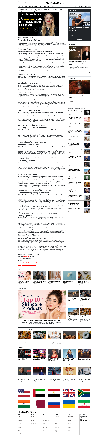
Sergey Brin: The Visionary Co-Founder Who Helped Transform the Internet (75, 177)
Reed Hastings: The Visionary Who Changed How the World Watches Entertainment (39, 377)
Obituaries (19, 430)
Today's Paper (20, 431)
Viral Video (32, 424)
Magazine (57, 426)
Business (19, 424)
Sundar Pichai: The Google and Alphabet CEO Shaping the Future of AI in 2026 (75, 131)
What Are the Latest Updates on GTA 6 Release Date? (39, 359)
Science (19, 427)
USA (50, 1)
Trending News (20, 420)
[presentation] (87, 73)
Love (56, 424)
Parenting (57, 427)
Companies (81, 6)
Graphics (69, 427)
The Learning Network (72, 424)
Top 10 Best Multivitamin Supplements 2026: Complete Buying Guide (83, 282)
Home (19, 416)
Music (44, 426)
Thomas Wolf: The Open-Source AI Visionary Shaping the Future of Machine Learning (75, 112)
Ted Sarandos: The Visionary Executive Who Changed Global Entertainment (24, 377)
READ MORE (71, 35)
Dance (44, 423)
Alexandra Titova (26, 256)
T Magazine (57, 431)
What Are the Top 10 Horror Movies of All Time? (23, 359)
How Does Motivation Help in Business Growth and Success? (74, 163)
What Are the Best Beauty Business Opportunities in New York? (39, 282)
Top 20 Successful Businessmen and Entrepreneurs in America (84, 359)
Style (56, 430)
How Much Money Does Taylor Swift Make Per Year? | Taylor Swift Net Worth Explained (54, 359)
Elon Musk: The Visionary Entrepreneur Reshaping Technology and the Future (73, 203)
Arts (43, 416)
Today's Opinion (33, 416)
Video (69, 426)
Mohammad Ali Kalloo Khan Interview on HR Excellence (28, 262)
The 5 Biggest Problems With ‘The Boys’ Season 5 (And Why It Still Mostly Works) (54, 377)
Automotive (57, 416)
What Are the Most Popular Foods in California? (39, 342)
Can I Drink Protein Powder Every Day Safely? (69, 282)
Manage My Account (71, 431)
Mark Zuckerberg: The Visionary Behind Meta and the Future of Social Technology (75, 157)
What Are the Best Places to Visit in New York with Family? (75, 150)
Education (57, 419)
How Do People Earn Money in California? (74, 137)
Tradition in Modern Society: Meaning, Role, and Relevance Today (68, 377)
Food (56, 420)
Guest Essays (32, 420)
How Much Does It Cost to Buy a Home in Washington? (75, 124)
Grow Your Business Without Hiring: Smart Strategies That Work (83, 377)
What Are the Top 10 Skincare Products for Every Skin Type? (74, 118)
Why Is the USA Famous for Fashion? (74, 209)
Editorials (31, 419)
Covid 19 (89, 6)
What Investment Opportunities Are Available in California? (75, 196)
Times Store (70, 430)
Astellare (21, 258)
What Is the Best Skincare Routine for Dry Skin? (54, 282)
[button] (77, 39)
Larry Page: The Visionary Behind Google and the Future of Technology (75, 190)
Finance (31, 426)
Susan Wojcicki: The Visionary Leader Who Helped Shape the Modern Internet (68, 359)
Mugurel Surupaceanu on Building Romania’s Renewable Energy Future (78, 62)
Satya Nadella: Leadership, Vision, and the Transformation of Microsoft (75, 144)
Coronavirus (20, 419)
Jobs (56, 423)
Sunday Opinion (33, 423)
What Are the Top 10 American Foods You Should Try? (74, 183)
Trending (19, 433)
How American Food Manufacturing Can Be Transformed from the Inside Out (54, 342)
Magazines (76, 6)
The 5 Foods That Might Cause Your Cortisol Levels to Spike (84, 342)
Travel (56, 433)
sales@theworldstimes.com (85, 420)
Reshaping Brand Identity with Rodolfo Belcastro (27, 265)
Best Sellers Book (46, 420)
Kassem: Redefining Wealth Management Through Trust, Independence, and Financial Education (79, 29)
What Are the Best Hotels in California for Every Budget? (74, 170)
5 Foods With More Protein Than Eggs (69, 342)
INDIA (58, 1)
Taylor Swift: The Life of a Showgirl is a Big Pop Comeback (79, 96)
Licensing (69, 433)
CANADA (53, 1)
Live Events (70, 423)
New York (19, 423)
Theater (44, 430)
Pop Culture (45, 427)
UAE (56, 1)
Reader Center (70, 416)
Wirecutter (70, 419)
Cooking (85, 6)
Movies (44, 424)
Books (44, 419)
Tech (19, 426)
